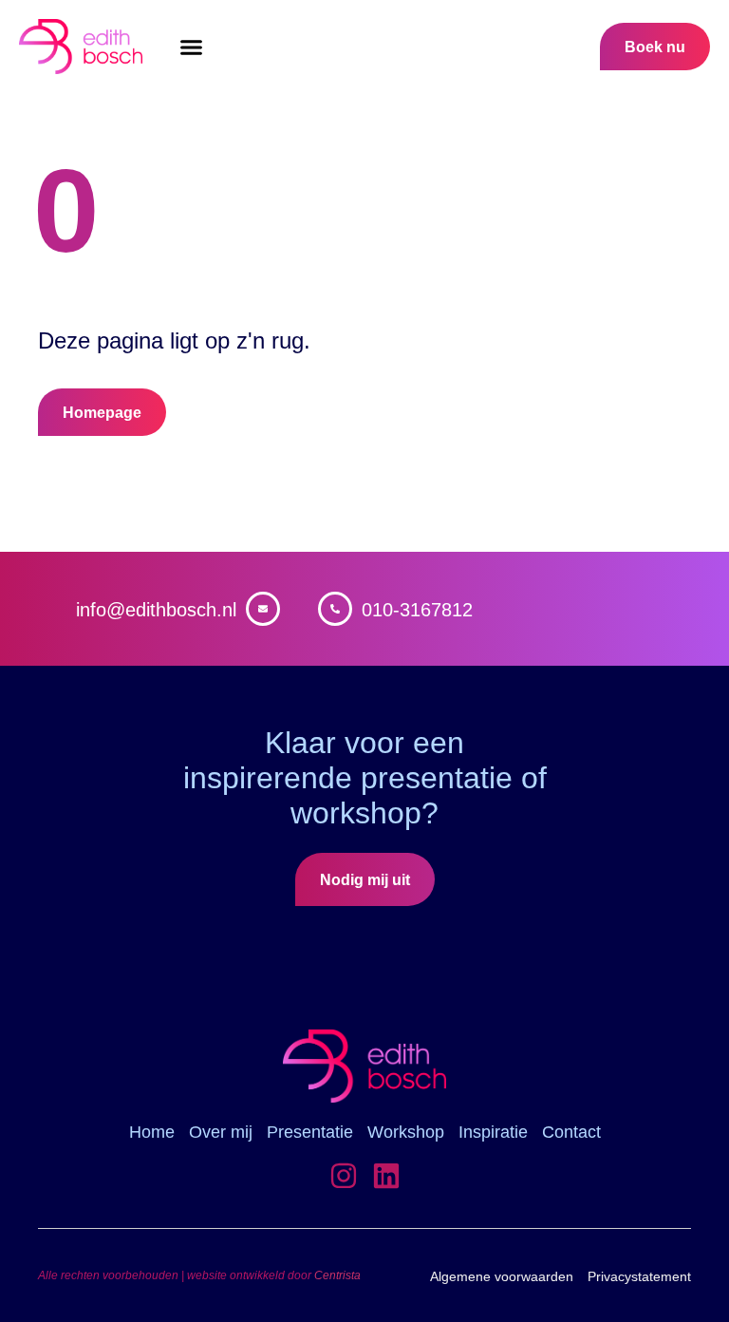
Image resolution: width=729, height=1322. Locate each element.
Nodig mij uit (365, 880)
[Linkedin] (386, 1175)
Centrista (337, 1275)
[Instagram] (343, 1175)
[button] (192, 47)
